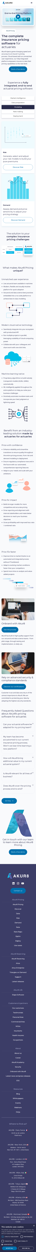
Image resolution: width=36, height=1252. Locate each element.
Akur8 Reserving (18, 959)
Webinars (18, 1107)
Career (18, 1058)
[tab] (18, 98)
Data (18, 913)
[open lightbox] (18, 17)
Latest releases (18, 981)
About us (18, 1053)
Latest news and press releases (18, 1076)
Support (18, 977)
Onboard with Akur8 (18, 1071)
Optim (18, 936)
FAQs (18, 1112)
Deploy (18, 941)
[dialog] (18, 1238)
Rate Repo (18, 932)
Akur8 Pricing (18, 904)
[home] (7, 3)
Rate (18, 927)
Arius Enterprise (18, 968)
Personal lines (18, 1017)
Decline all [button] (26, 1248)
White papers (18, 1098)
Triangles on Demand (18, 972)
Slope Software (18, 995)
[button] (31, 3)
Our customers (18, 1008)
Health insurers (18, 1035)
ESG (18, 1080)
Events (18, 1103)
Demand (18, 923)
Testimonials (18, 1013)
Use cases (18, 945)
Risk (18, 918)
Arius (18, 963)
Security (18, 1067)
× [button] (34, 1225)
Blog (18, 1094)
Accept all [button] (9, 1248)
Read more (17, 1233)
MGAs (18, 1026)
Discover (18, 909)
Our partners (18, 1040)
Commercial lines (18, 1022)
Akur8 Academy (18, 1062)
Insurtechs (18, 1031)
